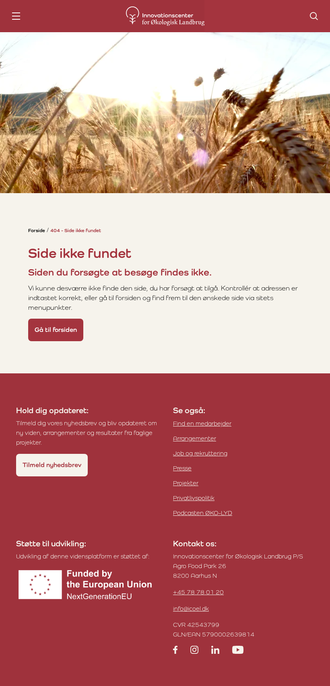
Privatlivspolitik (193, 497)
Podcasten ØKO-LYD (202, 512)
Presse (182, 468)
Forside (36, 230)
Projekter (185, 483)
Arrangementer (194, 438)
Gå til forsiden (56, 330)
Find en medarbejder (202, 423)
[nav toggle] (16, 16)
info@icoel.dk (191, 608)
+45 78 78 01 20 (198, 592)
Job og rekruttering (200, 453)
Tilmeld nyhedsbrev (52, 465)
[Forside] (165, 16)
